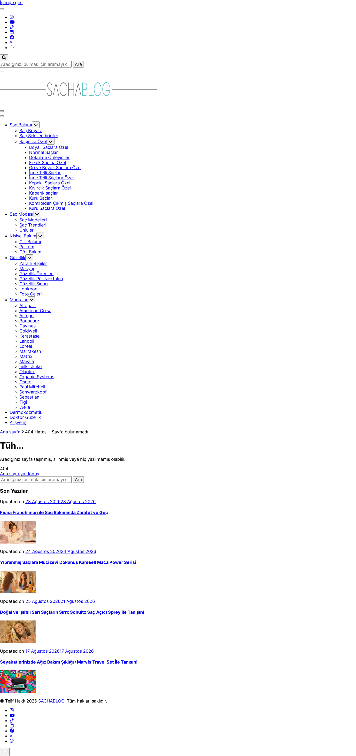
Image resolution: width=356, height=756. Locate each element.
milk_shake (30, 366)
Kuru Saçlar (40, 198)
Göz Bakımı (30, 251)
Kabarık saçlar (43, 193)
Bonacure (29, 320)
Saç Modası (21, 214)
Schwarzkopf (33, 391)
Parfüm (26, 246)
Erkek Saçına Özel (47, 162)
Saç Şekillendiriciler (38, 135)
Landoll (26, 341)
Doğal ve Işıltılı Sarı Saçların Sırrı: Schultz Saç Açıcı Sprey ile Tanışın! (72, 612)
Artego (26, 315)
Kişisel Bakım (23, 235)
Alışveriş (18, 422)
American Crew (35, 310)
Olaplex (27, 371)
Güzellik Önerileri (36, 273)
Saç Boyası (30, 130)
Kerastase (29, 336)
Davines (27, 325)
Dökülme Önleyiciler (49, 157)
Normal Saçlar (43, 152)
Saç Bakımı (21, 124)
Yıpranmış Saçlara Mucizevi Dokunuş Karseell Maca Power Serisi (68, 562)
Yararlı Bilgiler (33, 263)
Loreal (25, 346)
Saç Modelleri (33, 219)
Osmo (25, 381)
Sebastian (29, 397)
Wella (24, 407)
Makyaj (26, 268)
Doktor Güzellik (25, 417)
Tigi (23, 402)
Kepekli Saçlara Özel (49, 182)
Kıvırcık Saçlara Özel (50, 187)
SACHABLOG (51, 700)
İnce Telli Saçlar (45, 172)
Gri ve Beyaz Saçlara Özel (55, 167)
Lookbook (29, 288)
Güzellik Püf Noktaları (41, 278)
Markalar (19, 299)
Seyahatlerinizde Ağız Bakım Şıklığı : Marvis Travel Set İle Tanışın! (69, 662)
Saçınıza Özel (33, 141)
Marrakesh (30, 351)
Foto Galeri (30, 293)
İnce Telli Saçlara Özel (51, 177)
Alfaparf (27, 305)
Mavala (26, 361)
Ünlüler (26, 230)
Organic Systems (36, 376)
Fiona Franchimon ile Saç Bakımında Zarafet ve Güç (54, 512)
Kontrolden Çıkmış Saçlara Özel (61, 203)
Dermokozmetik (26, 412)
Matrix (25, 356)
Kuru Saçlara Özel (47, 208)
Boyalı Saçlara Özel (48, 147)
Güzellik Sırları (33, 283)
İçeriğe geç (11, 2)
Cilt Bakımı (30, 241)
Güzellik (17, 257)
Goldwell (28, 330)
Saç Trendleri (32, 224)
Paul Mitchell (32, 386)
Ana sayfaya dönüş (19, 473)
